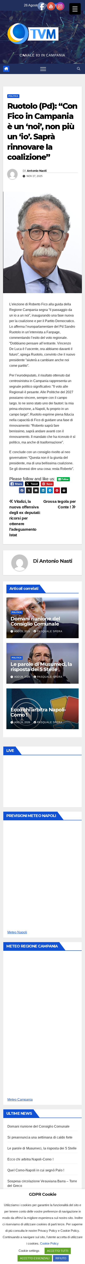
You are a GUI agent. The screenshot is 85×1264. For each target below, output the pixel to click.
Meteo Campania (20, 1099)
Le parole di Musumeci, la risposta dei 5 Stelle (41, 666)
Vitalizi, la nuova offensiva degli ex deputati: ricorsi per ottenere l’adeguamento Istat (24, 518)
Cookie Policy (49, 1243)
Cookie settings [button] (29, 1250)
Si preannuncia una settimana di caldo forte (40, 1137)
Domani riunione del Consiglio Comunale (35, 621)
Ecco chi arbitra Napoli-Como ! (38, 712)
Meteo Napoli (17, 932)
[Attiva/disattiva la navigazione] (43, 68)
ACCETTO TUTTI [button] (57, 1250)
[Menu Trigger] (75, 8)
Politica (13, 96)
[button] (78, 68)
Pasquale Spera (49, 631)
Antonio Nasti (37, 171)
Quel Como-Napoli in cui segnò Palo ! (35, 1170)
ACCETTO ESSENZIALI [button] (35, 1258)
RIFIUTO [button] (60, 1258)
